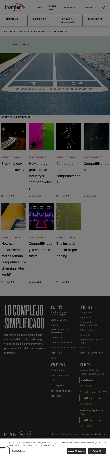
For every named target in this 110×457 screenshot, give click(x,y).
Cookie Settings (18, 451)
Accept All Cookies (76, 451)
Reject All (97, 451)
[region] (55, 447)
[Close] (105, 443)
